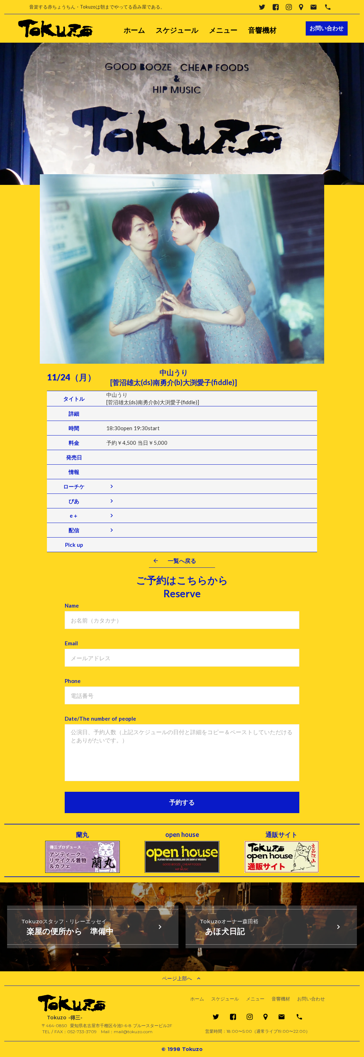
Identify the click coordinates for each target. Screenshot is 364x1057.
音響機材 (262, 30)
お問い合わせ (311, 999)
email (313, 7)
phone (327, 7)
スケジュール (177, 30)
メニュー (223, 30)
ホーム (134, 30)
